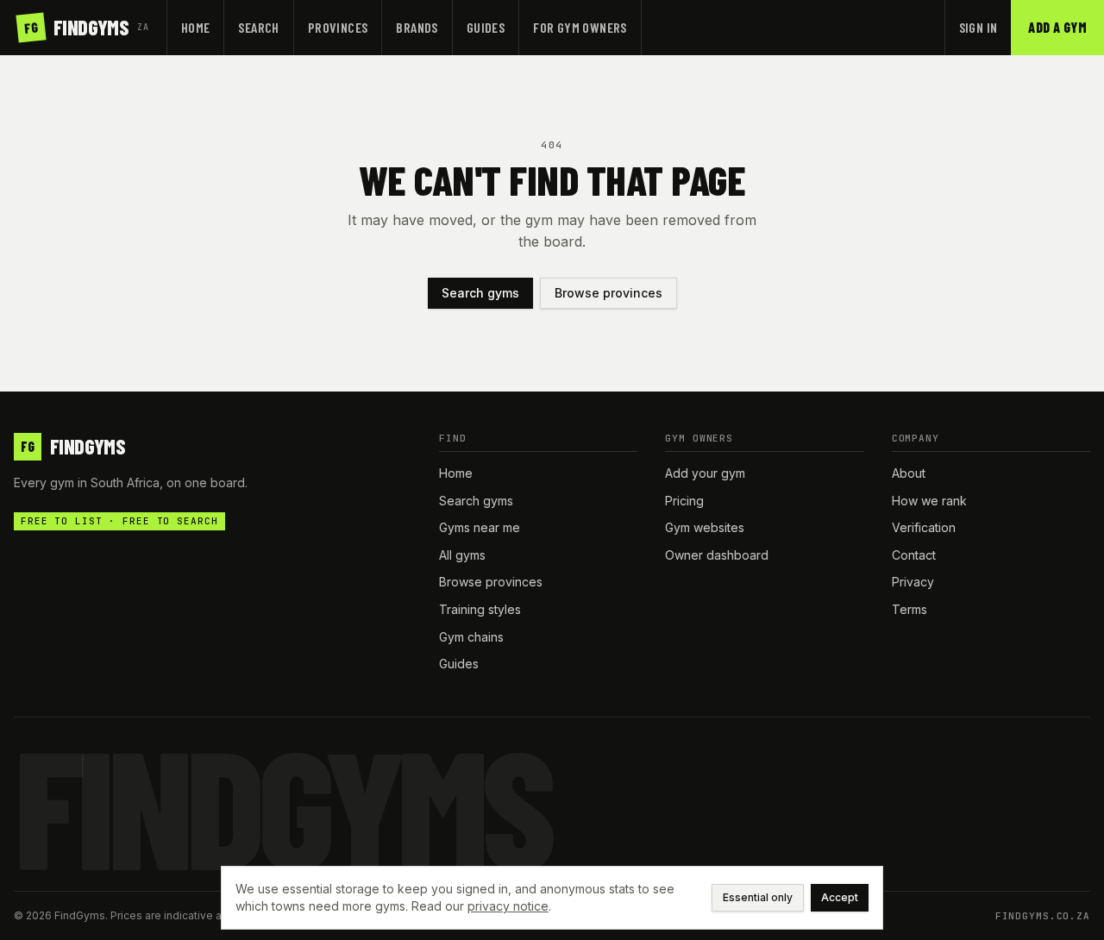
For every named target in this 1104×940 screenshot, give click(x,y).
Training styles (480, 609)
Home (195, 27)
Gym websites (704, 527)
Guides (486, 27)
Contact (914, 555)
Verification (924, 527)
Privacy (913, 581)
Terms (909, 609)
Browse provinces (608, 292)
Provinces (338, 27)
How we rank (929, 500)
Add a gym (1057, 27)
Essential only (758, 897)
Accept (839, 897)
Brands (416, 27)
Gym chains (471, 637)
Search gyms (480, 292)
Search (258, 27)
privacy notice (508, 906)
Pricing (684, 500)
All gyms (462, 555)
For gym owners (580, 27)
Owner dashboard (716, 555)
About (908, 473)
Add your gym (705, 473)
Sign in (978, 27)
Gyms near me (479, 527)
